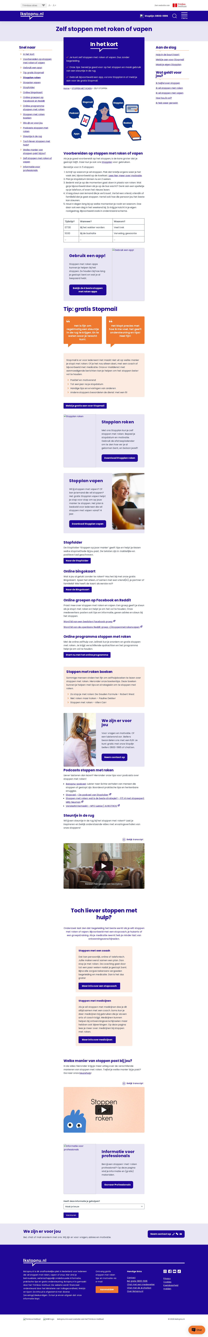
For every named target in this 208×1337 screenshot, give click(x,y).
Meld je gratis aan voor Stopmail (85, 405)
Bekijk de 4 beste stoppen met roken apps (88, 290)
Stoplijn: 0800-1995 (156, 16)
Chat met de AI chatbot (139, 1287)
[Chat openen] (196, 1330)
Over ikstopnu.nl (135, 1291)
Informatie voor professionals (31, 168)
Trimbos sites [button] (29, 5)
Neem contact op (114, 757)
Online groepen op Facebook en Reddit (34, 99)
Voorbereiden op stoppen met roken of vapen (37, 61)
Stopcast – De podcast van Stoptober (87, 794)
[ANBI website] (48, 1319)
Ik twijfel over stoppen (168, 83)
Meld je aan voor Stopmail (170, 59)
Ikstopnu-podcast (76, 783)
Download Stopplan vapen (87, 523)
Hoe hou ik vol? (164, 98)
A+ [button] (54, 5)
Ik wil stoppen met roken (169, 88)
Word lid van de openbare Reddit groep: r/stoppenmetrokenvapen (102, 627)
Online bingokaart (33, 92)
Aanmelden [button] (107, 1289)
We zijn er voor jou (33, 122)
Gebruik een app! (32, 67)
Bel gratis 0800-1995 (137, 1281)
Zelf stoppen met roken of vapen (37, 160)
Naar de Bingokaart (77, 589)
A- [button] (50, 5)
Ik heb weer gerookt (167, 103)
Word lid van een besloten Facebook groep (88, 621)
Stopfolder (29, 87)
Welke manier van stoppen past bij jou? (34, 151)
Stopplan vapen (32, 82)
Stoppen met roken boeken (34, 116)
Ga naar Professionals (117, 1184)
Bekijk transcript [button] (135, 839)
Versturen (71, 1215)
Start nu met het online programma (87, 654)
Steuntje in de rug (32, 136)
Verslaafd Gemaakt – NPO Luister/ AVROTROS (91, 806)
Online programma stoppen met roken (33, 107)
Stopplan (107, 162)
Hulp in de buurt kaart (167, 54)
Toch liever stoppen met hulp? (36, 143)
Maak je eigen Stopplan (168, 64)
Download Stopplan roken (119, 458)
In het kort (28, 54)
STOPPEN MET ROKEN (82, 88)
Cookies (167, 1281)
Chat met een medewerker (141, 1284)
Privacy (167, 1278)
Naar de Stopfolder (77, 560)
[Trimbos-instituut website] (31, 1319)
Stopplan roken (32, 77)
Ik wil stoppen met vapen (169, 93)
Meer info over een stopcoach (99, 986)
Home (66, 88)
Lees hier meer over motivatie (125, 175)
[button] (174, 16)
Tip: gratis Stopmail (33, 72)
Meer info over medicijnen (97, 1039)
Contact (131, 1277)
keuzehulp (85, 1073)
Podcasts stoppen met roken (35, 129)
